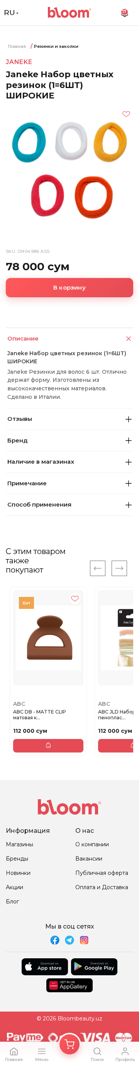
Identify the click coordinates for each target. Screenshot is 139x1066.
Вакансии (88, 858)
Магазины (19, 844)
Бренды (17, 858)
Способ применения (39, 504)
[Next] (119, 568)
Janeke (19, 62)
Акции (14, 887)
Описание (23, 338)
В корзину (69, 287)
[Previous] (97, 568)
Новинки (18, 872)
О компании (92, 844)
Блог (12, 901)
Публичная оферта (101, 872)
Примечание (27, 483)
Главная (17, 46)
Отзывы (19, 418)
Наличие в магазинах (40, 461)
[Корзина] (69, 1044)
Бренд (17, 440)
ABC (19, 703)
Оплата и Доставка (101, 887)
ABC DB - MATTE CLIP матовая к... (39, 715)
